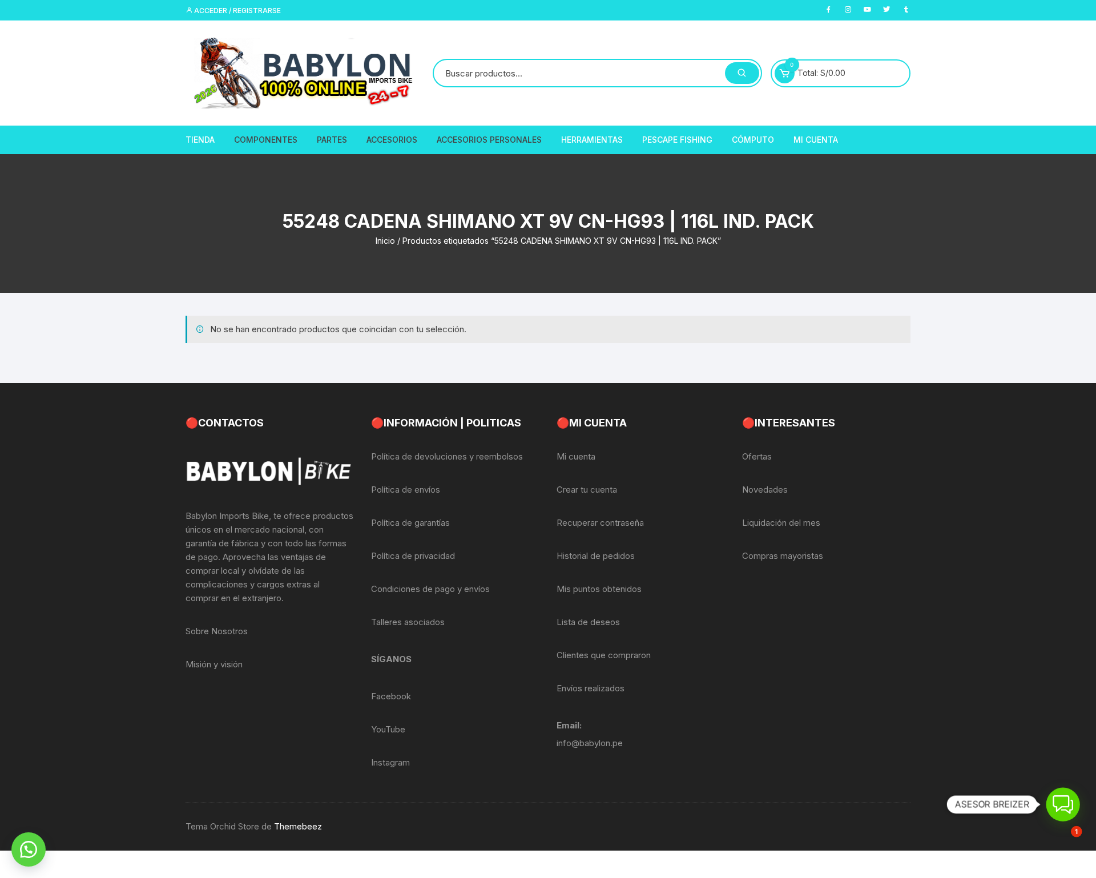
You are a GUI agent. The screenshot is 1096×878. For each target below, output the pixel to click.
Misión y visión (214, 664)
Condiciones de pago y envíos (430, 588)
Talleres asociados (408, 622)
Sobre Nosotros (217, 631)
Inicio (385, 240)
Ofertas (757, 456)
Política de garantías (410, 522)
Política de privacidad (413, 555)
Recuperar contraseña (600, 522)
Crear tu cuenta (587, 489)
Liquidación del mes (781, 522)
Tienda (200, 139)
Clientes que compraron (604, 655)
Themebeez (298, 826)
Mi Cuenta (815, 139)
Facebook (391, 696)
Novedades (765, 489)
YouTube (388, 729)
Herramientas (592, 139)
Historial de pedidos (596, 555)
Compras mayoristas (782, 555)
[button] (28, 849)
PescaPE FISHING (677, 139)
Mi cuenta (576, 456)
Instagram (390, 762)
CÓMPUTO (753, 139)
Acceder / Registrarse (236, 10)
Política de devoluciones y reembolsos (447, 456)
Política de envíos (405, 489)
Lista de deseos (588, 622)
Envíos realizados (590, 688)
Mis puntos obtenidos (599, 588)
